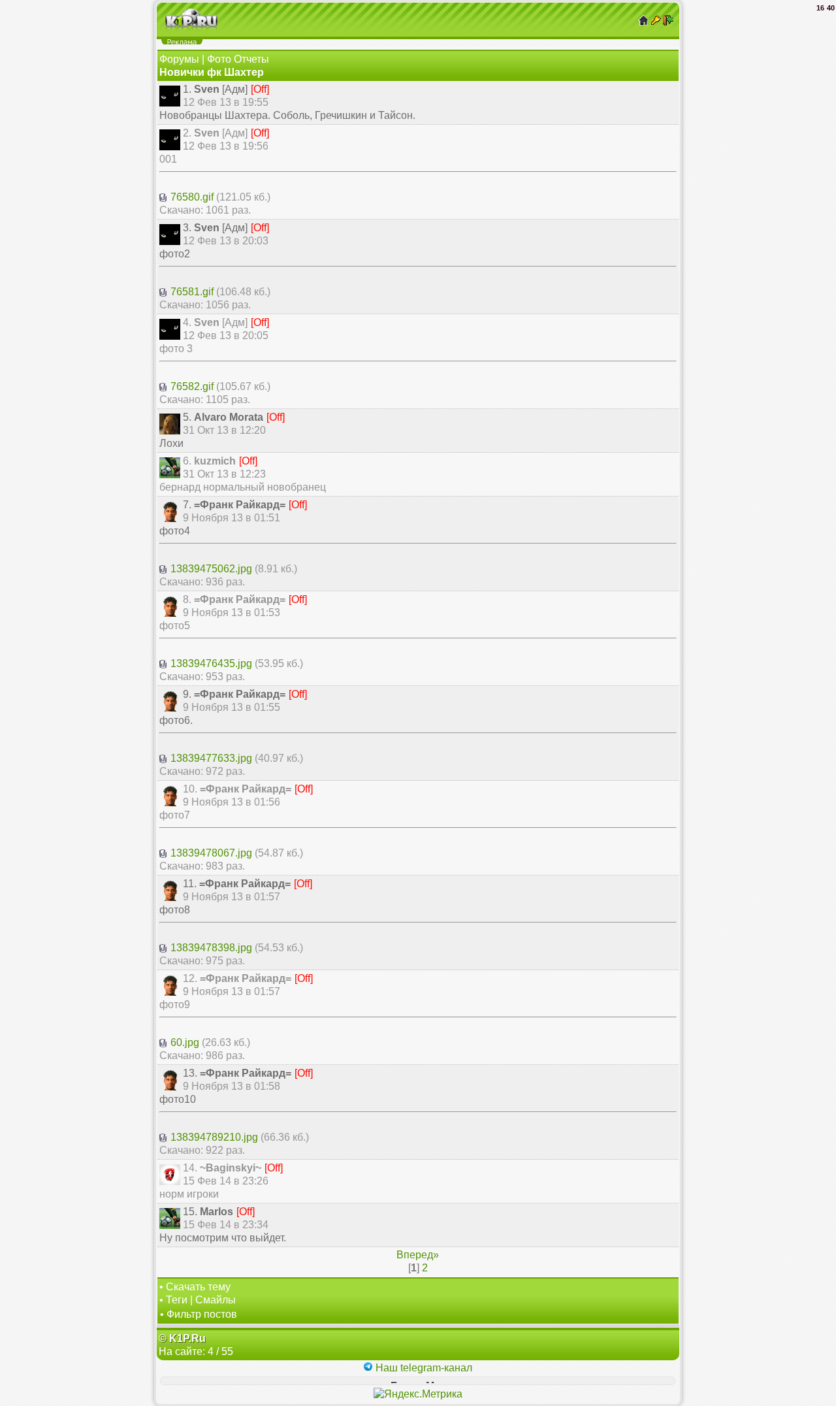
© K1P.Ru (182, 1338)
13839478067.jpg (211, 852)
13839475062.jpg (211, 568)
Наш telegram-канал (422, 1367)
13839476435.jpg (211, 663)
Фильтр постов (202, 1314)
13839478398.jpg (211, 947)
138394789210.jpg (214, 1137)
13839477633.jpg (211, 758)
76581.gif (192, 291)
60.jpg (184, 1042)
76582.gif (192, 386)
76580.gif (192, 197)
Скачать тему (198, 1286)
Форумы (179, 59)
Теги (176, 1299)
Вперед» (417, 1254)
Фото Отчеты (238, 59)
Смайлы (215, 1299)
